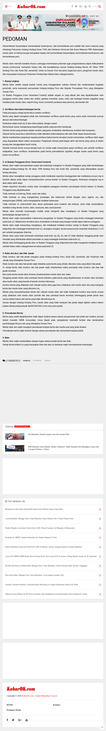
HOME (10, 705)
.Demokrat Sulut (21, 426)
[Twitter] (76, 6)
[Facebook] (72, 6)
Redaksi (56, 705)
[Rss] (90, 6)
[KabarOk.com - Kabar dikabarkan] (31, 7)
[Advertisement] (53, 476)
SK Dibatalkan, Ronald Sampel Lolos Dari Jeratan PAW (48, 434)
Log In (54, 696)
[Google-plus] (81, 6)
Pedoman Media (14, 710)
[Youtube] (86, 6)
